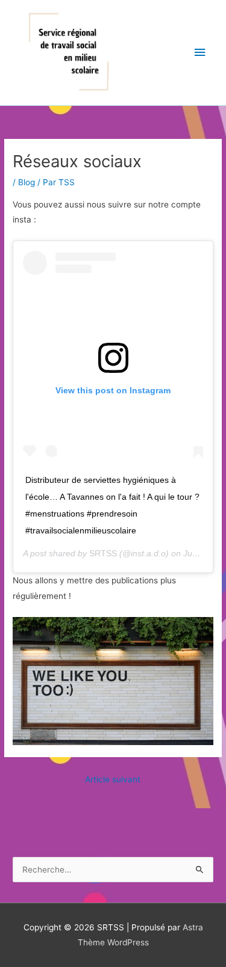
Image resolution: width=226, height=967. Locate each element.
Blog (26, 182)
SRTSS (103, 553)
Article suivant (112, 779)
